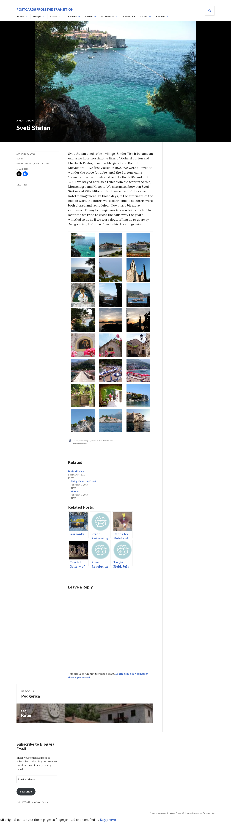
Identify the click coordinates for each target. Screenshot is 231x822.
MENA (89, 16)
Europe (37, 16)
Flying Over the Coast (83, 481)
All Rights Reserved (80, 443)
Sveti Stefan (43, 163)
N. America (107, 16)
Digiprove (108, 820)
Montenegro (26, 120)
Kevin (19, 158)
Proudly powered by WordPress (165, 813)
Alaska (144, 16)
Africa (53, 16)
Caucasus (71, 16)
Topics (20, 16)
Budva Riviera (76, 471)
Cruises (160, 16)
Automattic (208, 813)
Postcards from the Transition (44, 9)
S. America (129, 16)
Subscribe (26, 791)
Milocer (75, 491)
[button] (83, 244)
